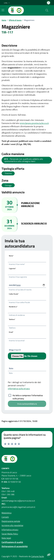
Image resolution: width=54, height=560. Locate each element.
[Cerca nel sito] (47, 10)
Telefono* (12, 319)
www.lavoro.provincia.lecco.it (34, 123)
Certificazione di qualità (12, 542)
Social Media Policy (10, 533)
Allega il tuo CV (15, 349)
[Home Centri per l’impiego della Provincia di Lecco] (16, 10)
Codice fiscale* (14, 294)
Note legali (6, 538)
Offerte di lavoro (15, 20)
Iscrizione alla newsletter (12, 525)
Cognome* (12, 268)
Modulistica (6, 512)
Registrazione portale (11, 521)
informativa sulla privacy (19, 388)
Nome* (11, 255)
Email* (11, 332)
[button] (7, 3)
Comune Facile (37, 556)
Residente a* (13, 306)
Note (11, 368)
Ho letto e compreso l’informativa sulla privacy (28, 395)
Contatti (5, 517)
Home (4, 20)
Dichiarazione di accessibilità (15, 546)
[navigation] (2, 10)
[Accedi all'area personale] (48, 2)
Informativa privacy (10, 529)
